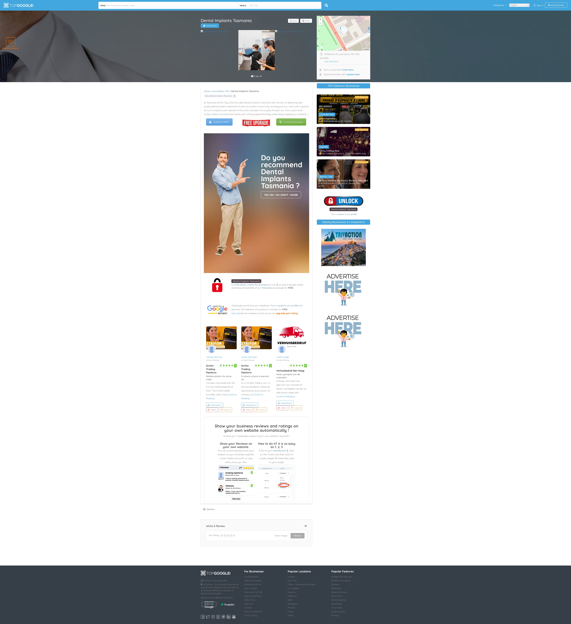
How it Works (250, 588)
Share (307, 20)
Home (207, 91)
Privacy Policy (250, 615)
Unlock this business (257, 284)
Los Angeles (293, 588)
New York (292, 580)
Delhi (290, 600)
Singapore (292, 603)
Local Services (327, 114)
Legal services (338, 611)
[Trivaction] (343, 247)
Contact (248, 607)
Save (294, 20)
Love (227, 410)
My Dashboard (251, 576)
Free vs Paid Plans (253, 596)
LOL (213, 410)
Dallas (291, 615)
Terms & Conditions (253, 611)
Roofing (335, 615)
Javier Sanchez (249, 357)
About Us (248, 603)
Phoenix (291, 607)
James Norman (214, 357)
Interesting (216, 405)
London (291, 576)
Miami (291, 611)
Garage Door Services (341, 576)
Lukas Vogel (282, 357)
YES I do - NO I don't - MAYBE (281, 194)
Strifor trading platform (211, 369)
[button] (10, 42)
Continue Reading (285, 396)
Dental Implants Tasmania (246, 281)
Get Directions (331, 61)
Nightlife (324, 147)
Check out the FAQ (253, 592)
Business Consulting (340, 580)
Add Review (211, 25)
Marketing (336, 588)
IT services (336, 607)
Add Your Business (253, 580)
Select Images (281, 535)
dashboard (279, 450)
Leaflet (366, 49)
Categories (498, 5)
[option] (219, 31)
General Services (339, 592)
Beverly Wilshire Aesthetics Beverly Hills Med (343, 180)
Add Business (557, 5)
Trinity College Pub (329, 150)
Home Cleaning (338, 600)
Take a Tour (249, 600)
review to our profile (287, 305)
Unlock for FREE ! (221, 122)
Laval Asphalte (327, 118)
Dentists (211, 509)
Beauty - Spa (326, 176)
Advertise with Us (252, 584)
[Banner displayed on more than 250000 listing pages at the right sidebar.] (343, 289)
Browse (297, 535)
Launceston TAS (220, 91)
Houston (292, 592)
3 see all (257, 76)
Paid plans (267, 287)
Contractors (336, 596)
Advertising (336, 603)
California (292, 596)
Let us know (238, 313)
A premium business (293, 122)
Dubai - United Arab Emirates (302, 584)
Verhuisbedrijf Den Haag (290, 370)
